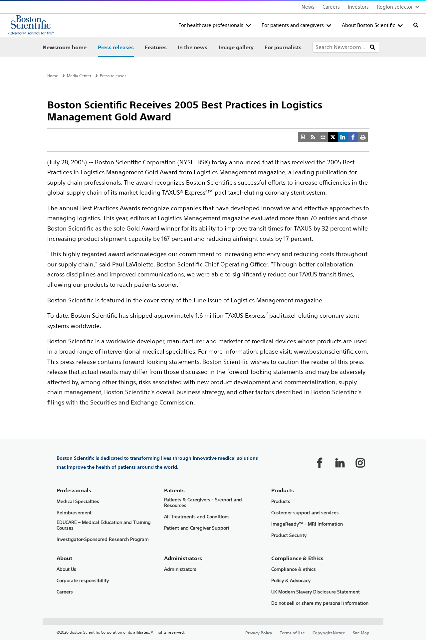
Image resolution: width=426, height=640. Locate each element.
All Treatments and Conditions (197, 517)
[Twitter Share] (333, 137)
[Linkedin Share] (343, 137)
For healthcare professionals (210, 25)
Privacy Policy (258, 632)
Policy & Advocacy (291, 580)
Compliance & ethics (293, 569)
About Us (66, 569)
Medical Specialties (78, 501)
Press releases (116, 47)
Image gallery (236, 47)
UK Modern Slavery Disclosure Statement (315, 592)
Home (52, 76)
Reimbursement (74, 513)
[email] (323, 137)
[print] (363, 137)
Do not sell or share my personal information (319, 603)
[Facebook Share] (353, 137)
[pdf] (303, 137)
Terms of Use (292, 632)
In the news (192, 47)
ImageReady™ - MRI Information (307, 524)
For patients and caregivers (293, 25)
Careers (331, 7)
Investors (358, 7)
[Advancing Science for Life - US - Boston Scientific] (31, 25)
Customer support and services (305, 513)
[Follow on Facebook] (319, 462)
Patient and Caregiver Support (196, 528)
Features (156, 47)
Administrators (180, 569)
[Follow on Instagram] (360, 462)
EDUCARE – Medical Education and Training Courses (104, 525)
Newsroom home (65, 47)
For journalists (283, 47)
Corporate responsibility (83, 580)
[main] (213, 348)
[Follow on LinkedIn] (339, 462)
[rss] (313, 137)
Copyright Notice (329, 632)
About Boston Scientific (368, 25)
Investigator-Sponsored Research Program (103, 539)
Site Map (361, 632)
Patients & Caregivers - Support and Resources (203, 502)
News (308, 7)
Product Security (289, 535)
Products (280, 501)
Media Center (79, 76)
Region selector (395, 7)
